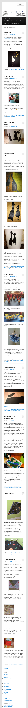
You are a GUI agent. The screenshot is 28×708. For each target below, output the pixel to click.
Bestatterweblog (7, 685)
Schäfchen (6, 677)
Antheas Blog (6, 683)
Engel (15, 360)
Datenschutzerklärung (15, 23)
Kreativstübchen (14, 69)
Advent (12, 360)
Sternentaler (8, 32)
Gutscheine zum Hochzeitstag (9, 417)
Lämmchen (6, 410)
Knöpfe (5, 18)
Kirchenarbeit (6, 23)
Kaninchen (16, 148)
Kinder (8, 667)
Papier (12, 20)
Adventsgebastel (9, 560)
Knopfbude (21, 357)
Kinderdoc (6, 690)
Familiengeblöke (14, 146)
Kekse (5, 667)
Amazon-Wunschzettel (8, 705)
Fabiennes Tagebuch (8, 706)
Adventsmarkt (8, 274)
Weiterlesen (6, 406)
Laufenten (16, 267)
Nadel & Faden (7, 20)
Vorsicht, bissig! (9, 367)
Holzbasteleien (15, 18)
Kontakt (5, 675)
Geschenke (10, 487)
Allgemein (13, 485)
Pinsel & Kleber (19, 20)
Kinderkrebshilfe (7, 698)
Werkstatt (17, 667)
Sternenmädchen (7, 38)
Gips (9, 18)
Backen (20, 665)
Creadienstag (6, 686)
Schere (13, 667)
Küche (11, 667)
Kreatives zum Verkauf (8, 359)
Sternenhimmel (9, 493)
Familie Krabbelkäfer (8, 688)
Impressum (6, 674)
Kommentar (21, 148)
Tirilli (5, 693)
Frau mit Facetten (7, 689)
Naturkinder (6, 692)
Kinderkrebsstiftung (8, 700)
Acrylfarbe (6, 487)
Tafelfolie (20, 267)
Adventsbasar (8, 76)
